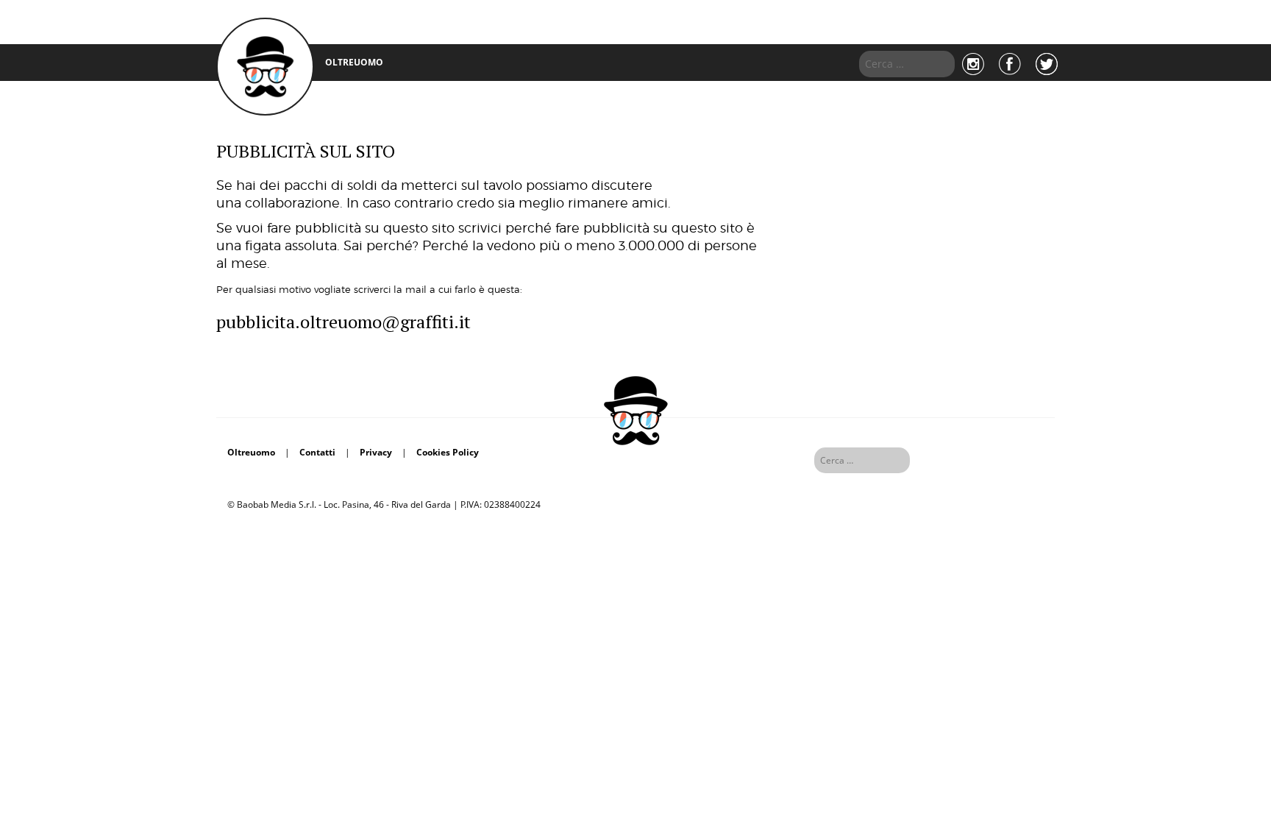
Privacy (376, 452)
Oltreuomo (251, 452)
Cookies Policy (447, 452)
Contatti (317, 452)
